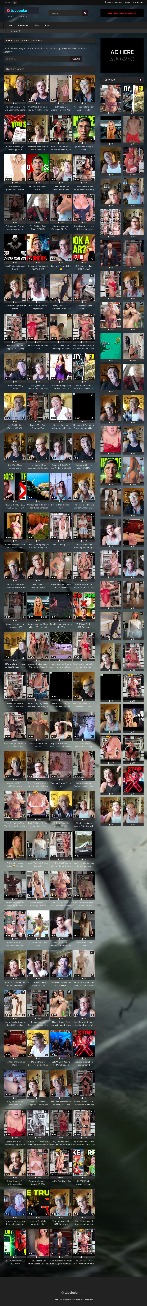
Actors (48, 25)
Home (9, 25)
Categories (23, 25)
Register (139, 2)
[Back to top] (138, 1297)
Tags (36, 25)
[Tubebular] (22, 11)
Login (127, 2)
